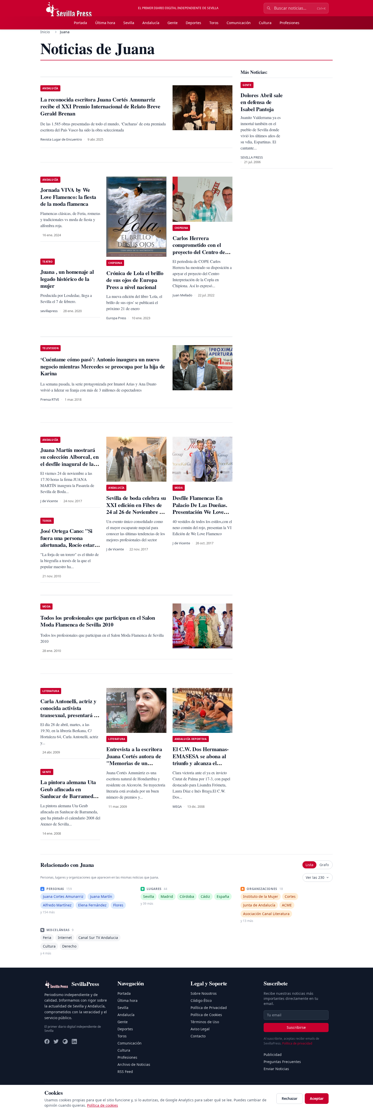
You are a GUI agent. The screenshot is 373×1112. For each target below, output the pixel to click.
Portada (80, 22)
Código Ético (201, 1000)
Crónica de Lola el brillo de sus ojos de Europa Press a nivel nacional (134, 280)
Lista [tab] (309, 864)
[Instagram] (65, 1041)
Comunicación (239, 22)
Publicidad (273, 1054)
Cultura (265, 22)
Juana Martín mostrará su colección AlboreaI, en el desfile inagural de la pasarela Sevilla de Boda (69, 460)
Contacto (198, 1036)
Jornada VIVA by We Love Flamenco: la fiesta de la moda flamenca (68, 197)
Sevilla (128, 22)
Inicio (45, 31)
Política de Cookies (206, 1014)
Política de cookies (102, 1105)
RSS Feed (125, 1071)
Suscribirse (296, 1027)
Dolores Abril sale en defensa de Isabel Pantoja (261, 102)
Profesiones (289, 22)
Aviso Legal (200, 1028)
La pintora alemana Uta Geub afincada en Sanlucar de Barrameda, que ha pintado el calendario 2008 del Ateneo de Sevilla (68, 799)
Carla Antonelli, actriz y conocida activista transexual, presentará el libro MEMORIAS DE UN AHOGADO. (69, 715)
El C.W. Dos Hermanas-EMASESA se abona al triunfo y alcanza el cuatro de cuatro (201, 759)
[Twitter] (56, 1041)
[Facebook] (46, 1041)
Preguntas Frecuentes (282, 1061)
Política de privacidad (297, 1043)
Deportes (193, 22)
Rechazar (289, 1098)
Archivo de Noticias (133, 1064)
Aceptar (317, 1098)
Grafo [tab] (324, 864)
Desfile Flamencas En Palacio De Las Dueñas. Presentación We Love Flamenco (200, 508)
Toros (213, 22)
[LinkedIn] (74, 1041)
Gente (172, 22)
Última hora (105, 22)
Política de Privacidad (209, 1007)
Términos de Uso (205, 1021)
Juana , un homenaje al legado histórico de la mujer (67, 278)
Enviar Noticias (276, 1068)
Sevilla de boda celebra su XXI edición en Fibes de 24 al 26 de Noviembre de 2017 (136, 508)
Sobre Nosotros (204, 993)
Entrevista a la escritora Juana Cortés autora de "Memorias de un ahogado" (134, 759)
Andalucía (150, 22)
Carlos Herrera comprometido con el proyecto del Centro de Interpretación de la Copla (199, 252)
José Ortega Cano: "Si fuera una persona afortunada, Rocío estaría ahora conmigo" (69, 541)
